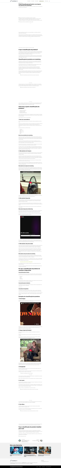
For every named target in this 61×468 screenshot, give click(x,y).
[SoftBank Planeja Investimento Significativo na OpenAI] (16, 450)
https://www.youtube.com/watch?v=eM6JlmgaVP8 (26, 261)
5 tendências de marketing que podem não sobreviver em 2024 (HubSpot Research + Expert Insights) (30, 456)
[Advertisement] (30, 13)
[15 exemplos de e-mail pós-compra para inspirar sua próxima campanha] (44, 450)
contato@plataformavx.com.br (45, 461)
